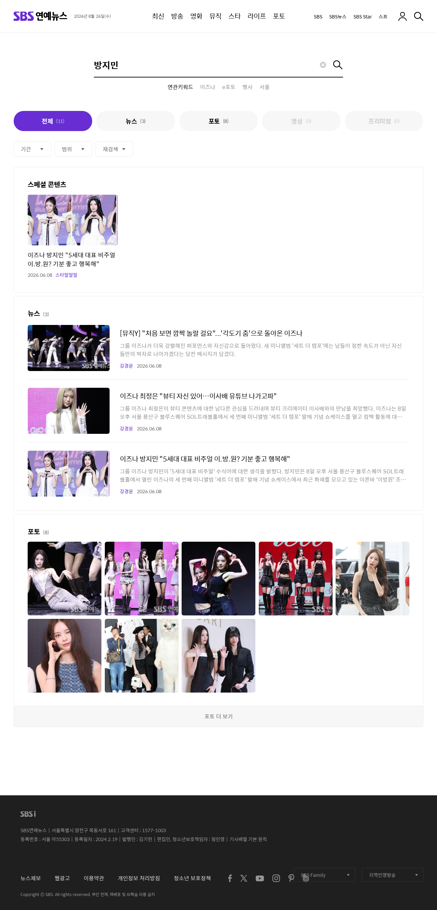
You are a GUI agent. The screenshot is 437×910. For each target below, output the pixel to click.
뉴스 (135, 121)
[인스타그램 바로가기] (276, 878)
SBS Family (313, 875)
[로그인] (402, 16)
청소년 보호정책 (192, 878)
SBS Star (362, 16)
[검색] (418, 16)
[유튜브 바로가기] (260, 878)
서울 (264, 87)
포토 (218, 121)
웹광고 (62, 878)
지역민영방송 (382, 875)
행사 (247, 87)
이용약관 (94, 878)
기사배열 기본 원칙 (248, 839)
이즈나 (207, 87)
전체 (53, 121)
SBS (318, 16)
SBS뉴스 (338, 16)
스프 (383, 16)
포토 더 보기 (219, 716)
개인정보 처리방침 (139, 878)
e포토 (229, 87)
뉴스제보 (30, 878)
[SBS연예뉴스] (40, 16)
